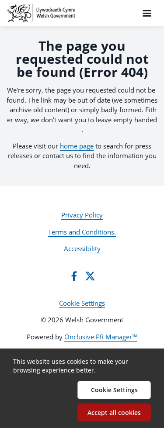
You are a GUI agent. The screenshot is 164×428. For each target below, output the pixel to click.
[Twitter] (90, 276)
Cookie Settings (82, 303)
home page (77, 146)
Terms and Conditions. (82, 232)
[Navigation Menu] (147, 13)
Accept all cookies (114, 412)
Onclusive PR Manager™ (100, 336)
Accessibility (82, 248)
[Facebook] (74, 276)
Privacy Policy (82, 215)
